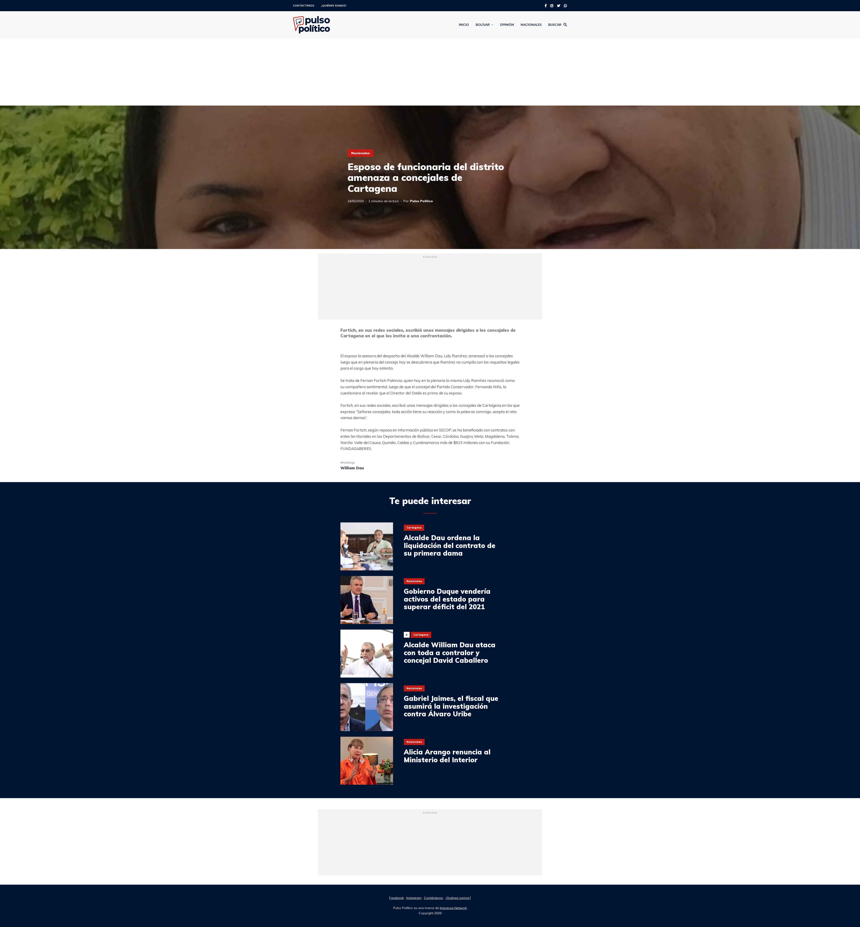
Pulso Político (421, 201)
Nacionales (531, 25)
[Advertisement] (430, 72)
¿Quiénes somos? (333, 5)
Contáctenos (303, 5)
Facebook (396, 898)
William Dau (352, 468)
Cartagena (413, 527)
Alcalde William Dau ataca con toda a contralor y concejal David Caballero (449, 652)
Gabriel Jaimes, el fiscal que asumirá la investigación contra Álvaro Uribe (451, 706)
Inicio (464, 25)
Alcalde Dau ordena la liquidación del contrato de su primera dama (449, 545)
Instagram (413, 898)
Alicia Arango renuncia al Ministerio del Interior (447, 756)
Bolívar (483, 25)
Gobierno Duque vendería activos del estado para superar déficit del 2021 (447, 599)
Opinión (507, 25)
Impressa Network (453, 908)
